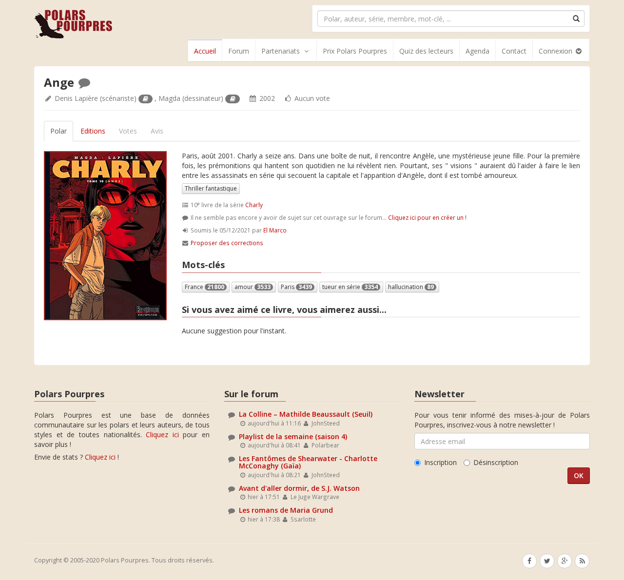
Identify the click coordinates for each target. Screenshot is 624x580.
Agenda (477, 51)
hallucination (411, 287)
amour (252, 287)
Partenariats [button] (280, 51)
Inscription (440, 462)
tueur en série (350, 287)
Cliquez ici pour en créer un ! (427, 217)
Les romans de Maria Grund (286, 510)
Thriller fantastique (211, 188)
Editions (92, 130)
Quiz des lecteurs (426, 51)
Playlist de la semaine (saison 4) (293, 436)
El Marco (275, 230)
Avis (157, 130)
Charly (254, 205)
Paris (296, 287)
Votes (128, 130)
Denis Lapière (76, 98)
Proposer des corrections (227, 243)
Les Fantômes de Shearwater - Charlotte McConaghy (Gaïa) (308, 462)
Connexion (556, 51)
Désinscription (495, 462)
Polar (58, 130)
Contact (514, 51)
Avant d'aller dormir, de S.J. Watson (299, 488)
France (204, 287)
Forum (238, 51)
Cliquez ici (162, 434)
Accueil (205, 51)
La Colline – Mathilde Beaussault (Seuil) (305, 414)
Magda (169, 98)
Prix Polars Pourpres (355, 51)
